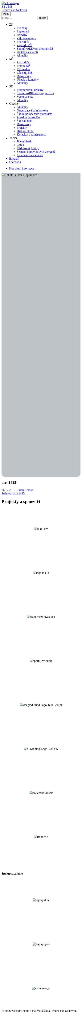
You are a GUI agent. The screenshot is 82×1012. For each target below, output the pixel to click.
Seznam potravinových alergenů (36, 151)
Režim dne (23, 69)
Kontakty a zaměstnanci (31, 134)
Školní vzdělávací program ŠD (35, 93)
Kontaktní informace (21, 168)
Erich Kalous (25, 490)
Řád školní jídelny (28, 148)
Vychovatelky (25, 96)
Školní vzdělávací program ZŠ (35, 48)
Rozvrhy (22, 34)
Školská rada (24, 120)
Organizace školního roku (32, 110)
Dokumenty (24, 76)
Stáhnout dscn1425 (13, 493)
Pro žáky (22, 28)
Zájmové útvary (26, 38)
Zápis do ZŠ (24, 45)
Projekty (22, 127)
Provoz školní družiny (30, 89)
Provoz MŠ (24, 65)
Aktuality (22, 55)
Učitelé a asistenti (27, 52)
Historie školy (25, 131)
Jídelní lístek (24, 141)
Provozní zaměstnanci (30, 155)
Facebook (15, 162)
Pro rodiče (23, 41)
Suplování (23, 31)
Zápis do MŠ (24, 72)
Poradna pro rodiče (28, 117)
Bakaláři (14, 158)
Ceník (20, 144)
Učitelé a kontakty (28, 79)
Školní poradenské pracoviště (34, 113)
